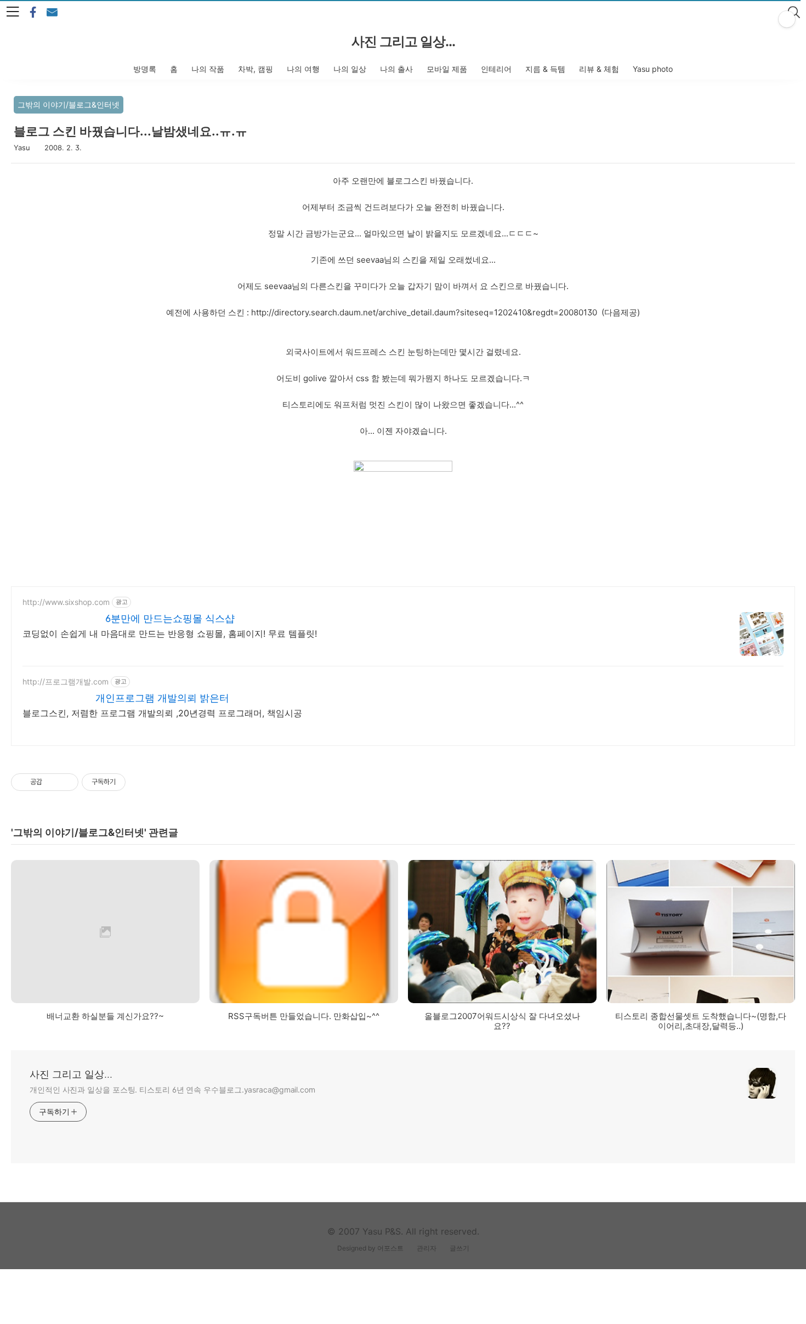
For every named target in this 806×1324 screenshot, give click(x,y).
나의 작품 (207, 68)
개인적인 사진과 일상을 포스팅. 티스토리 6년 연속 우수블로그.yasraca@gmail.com (172, 1089)
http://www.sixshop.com (66, 602)
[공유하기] (52, 782)
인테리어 (496, 68)
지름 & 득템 (545, 68)
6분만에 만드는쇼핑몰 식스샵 (170, 618)
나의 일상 (349, 68)
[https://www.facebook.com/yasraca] (33, 12)
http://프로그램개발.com (65, 681)
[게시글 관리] (66, 782)
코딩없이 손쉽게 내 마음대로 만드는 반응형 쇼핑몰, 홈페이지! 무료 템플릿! (169, 633)
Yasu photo (653, 68)
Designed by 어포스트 (370, 1248)
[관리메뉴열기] (787, 19)
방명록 (144, 68)
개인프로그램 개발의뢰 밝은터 (162, 698)
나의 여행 (303, 68)
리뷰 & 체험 (599, 68)
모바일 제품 (447, 68)
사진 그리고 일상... (403, 41)
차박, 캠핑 (255, 68)
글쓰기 (459, 1248)
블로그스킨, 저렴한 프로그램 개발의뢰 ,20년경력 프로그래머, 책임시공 (162, 713)
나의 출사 (396, 68)
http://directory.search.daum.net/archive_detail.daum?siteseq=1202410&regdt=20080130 (424, 312)
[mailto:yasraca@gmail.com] (52, 12)
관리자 (426, 1248)
